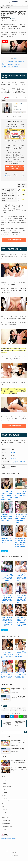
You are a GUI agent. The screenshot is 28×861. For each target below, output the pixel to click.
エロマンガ (5, 783)
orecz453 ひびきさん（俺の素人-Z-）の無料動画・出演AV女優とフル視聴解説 (21, 599)
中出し (14, 463)
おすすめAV (5, 792)
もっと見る (4, 551)
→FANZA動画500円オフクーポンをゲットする (14, 167)
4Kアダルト (5, 803)
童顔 (9, 708)
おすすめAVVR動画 (7, 814)
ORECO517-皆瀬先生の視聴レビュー (11, 64)
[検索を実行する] (25, 732)
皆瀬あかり (4, 710)
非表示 (15, 58)
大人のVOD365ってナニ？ (17, 850)
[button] (3, 716)
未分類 (4, 829)
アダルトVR (5, 812)
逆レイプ (5, 795)
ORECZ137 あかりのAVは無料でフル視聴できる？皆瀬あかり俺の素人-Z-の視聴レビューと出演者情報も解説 (20, 542)
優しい (17, 458)
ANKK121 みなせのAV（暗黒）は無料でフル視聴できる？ (6, 540)
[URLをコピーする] (25, 716)
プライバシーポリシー (14, 852)
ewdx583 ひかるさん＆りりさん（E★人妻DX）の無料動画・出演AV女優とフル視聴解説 (7, 577)
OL (8, 710)
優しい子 (5, 708)
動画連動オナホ (6, 823)
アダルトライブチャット (8, 786)
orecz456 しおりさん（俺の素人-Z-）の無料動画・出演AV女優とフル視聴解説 (21, 577)
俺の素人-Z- (14, 452)
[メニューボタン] (2, 2)
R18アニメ (5, 809)
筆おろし (19, 708)
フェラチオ (5, 798)
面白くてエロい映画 (7, 826)
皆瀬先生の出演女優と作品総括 (10, 66)
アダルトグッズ (6, 820)
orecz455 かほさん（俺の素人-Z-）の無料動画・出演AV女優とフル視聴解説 (7, 599)
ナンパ (12, 461)
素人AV (13, 18)
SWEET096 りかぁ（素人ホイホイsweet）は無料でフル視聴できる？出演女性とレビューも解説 (21, 518)
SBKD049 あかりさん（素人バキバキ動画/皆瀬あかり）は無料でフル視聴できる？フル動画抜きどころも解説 (6, 495)
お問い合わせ (8, 850)
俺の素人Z (13, 708)
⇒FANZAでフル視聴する (14, 240)
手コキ (24, 710)
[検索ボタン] (26, 2)
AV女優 (4, 806)
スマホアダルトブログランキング (8, 838)
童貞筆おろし (18, 461)
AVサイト (5, 789)
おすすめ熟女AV (6, 800)
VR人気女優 (5, 817)
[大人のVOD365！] (14, 2)
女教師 (12, 458)
